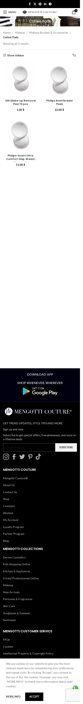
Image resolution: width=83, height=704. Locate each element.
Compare (9, 506)
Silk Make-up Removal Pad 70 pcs (20, 102)
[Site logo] (40, 11)
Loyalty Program (13, 527)
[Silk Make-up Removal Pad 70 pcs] (20, 79)
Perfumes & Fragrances (17, 599)
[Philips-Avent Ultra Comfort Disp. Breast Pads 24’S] (20, 134)
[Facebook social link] (29, 4)
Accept (34, 696)
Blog (6, 540)
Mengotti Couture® (15, 478)
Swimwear (9, 620)
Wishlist (8, 513)
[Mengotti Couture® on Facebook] (15, 458)
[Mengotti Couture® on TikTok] (39, 458)
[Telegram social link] (50, 4)
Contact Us (10, 492)
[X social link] (34, 4)
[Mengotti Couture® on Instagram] (7, 458)
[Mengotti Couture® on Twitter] (23, 458)
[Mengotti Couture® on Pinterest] (31, 458)
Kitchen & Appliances (16, 571)
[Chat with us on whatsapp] (75, 688)
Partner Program (13, 533)
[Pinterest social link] (40, 4)
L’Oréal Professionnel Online (21, 578)
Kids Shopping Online (16, 564)
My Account (10, 520)
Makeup (20, 32)
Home (7, 32)
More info (13, 696)
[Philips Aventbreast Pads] (59, 79)
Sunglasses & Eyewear (16, 613)
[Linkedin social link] (45, 4)
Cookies (8, 646)
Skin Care (9, 606)
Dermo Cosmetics (14, 557)
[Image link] (40, 391)
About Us (9, 485)
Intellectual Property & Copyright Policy (28, 653)
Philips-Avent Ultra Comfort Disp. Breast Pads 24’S (20, 159)
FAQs (6, 639)
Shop (6, 499)
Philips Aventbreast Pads (59, 102)
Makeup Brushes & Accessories (48, 32)
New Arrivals (11, 592)
